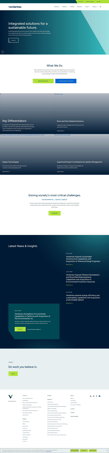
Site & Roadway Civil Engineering (54, 426)
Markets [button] (65, 6)
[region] (54, 450)
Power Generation (27, 435)
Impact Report (74, 402)
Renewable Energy (27, 430)
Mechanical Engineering (52, 421)
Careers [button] (94, 6)
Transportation (26, 432)
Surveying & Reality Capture (53, 430)
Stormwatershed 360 (27, 413)
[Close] (107, 450)
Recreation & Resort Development (30, 410)
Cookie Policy (48, 451)
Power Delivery (26, 421)
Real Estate (25, 439)
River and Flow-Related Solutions (30, 402)
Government (25, 426)
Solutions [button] (56, 6)
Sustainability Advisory (52, 432)
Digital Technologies (27, 405)
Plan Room (80, 1)
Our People (73, 400)
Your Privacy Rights (74, 450)
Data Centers (25, 415)
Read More (69, 264)
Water (24, 424)
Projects (72, 6)
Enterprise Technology (76, 405)
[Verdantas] (14, 7)
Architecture (50, 402)
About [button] (87, 6)
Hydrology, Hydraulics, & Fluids (54, 419)
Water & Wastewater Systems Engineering (56, 435)
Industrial (25, 428)
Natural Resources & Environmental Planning (57, 424)
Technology (25, 437)
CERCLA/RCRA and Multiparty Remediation (56, 406)
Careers (72, 412)
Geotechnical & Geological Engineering (55, 417)
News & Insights (90, 1)
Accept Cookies (93, 450)
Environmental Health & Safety (54, 415)
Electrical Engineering (52, 410)
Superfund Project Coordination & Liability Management (32, 407)
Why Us (72, 398)
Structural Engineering (52, 428)
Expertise (49, 399)
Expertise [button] (79, 6)
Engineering (25, 400)
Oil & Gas (25, 441)
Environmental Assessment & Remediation (56, 413)
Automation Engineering (52, 404)
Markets (24, 419)
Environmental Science (28, 398)
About (72, 395)
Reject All (84, 450)
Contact (99, 1)
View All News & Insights (33, 329)
